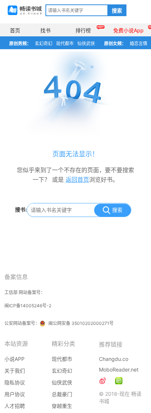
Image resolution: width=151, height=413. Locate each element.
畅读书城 (25, 10)
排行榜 (83, 30)
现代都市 (65, 43)
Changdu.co (113, 359)
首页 (15, 30)
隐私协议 (14, 382)
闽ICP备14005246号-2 (27, 305)
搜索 (117, 11)
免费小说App (128, 30)
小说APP (14, 359)
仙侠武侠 (86, 43)
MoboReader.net (119, 369)
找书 (45, 30)
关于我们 (14, 370)
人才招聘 (14, 406)
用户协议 (14, 394)
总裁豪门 (62, 394)
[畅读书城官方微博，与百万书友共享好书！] (102, 380)
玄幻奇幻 (43, 43)
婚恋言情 (138, 43)
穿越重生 (62, 406)
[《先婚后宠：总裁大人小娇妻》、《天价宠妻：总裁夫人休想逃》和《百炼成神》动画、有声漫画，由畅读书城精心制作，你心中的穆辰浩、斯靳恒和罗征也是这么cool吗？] (118, 380)
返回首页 (77, 179)
